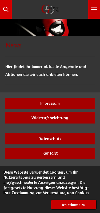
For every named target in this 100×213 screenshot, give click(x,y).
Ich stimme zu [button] (73, 204)
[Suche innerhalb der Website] (6, 9)
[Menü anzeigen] (94, 9)
